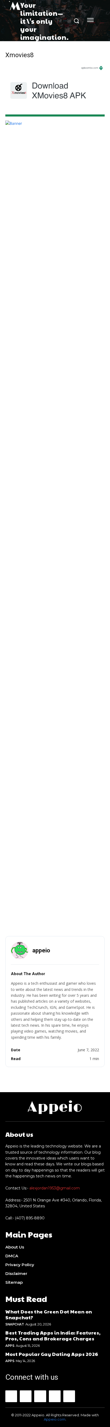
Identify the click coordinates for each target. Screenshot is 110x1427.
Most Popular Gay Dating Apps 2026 (51, 1354)
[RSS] (55, 1396)
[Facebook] (11, 1396)
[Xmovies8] (55, 115)
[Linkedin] (40, 1396)
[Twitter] (69, 1396)
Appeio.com (54, 1419)
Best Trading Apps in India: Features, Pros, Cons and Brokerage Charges (53, 1335)
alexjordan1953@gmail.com (54, 1188)
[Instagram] (26, 1396)
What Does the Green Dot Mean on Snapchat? (48, 1314)
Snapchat (14, 1324)
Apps (9, 1346)
